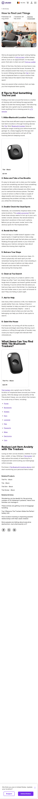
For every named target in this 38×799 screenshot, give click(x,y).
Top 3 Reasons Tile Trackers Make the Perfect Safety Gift (18, 512)
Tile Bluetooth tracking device (20, 467)
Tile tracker (28, 456)
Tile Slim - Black (7, 487)
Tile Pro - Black (7, 480)
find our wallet (30, 62)
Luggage (7, 420)
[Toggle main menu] (35, 3)
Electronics (8, 436)
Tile (27, 73)
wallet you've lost (22, 213)
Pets (5, 424)
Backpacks (8, 408)
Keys (5, 416)
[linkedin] (14, 530)
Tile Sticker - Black (8, 490)
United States (26, 794)
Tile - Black (5, 483)
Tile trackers (6, 390)
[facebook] (3, 530)
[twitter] (9, 530)
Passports (7, 428)
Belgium (9, 794)
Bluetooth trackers (18, 126)
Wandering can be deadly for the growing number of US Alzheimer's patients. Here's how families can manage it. (18, 500)
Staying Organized (31, 18)
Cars (5, 440)
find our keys (19, 57)
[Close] (35, 788)
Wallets (6, 412)
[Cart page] (27, 2)
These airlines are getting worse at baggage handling (18, 507)
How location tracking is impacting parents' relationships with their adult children (17, 518)
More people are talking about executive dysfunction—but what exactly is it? (16, 523)
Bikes (6, 432)
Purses (6, 404)
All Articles (6, 9)
